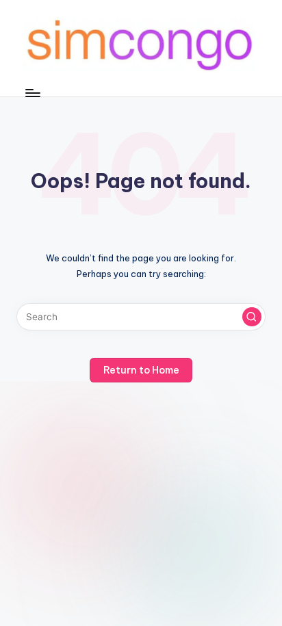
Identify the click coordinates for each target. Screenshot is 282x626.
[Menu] (32, 92)
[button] (251, 316)
